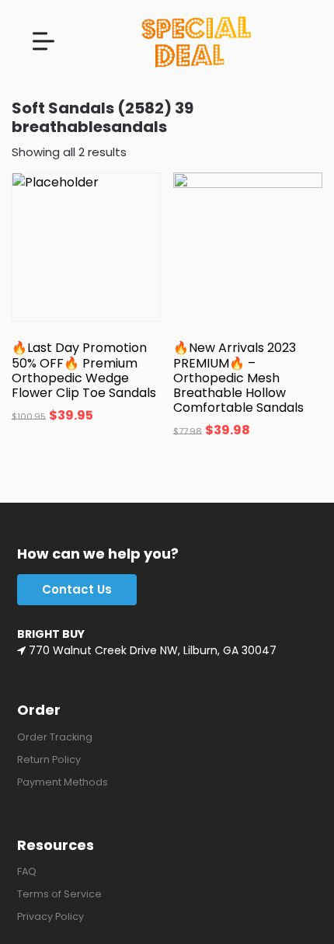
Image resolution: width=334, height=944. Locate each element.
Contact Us (77, 589)
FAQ (27, 871)
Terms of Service (59, 893)
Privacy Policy (50, 916)
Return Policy (49, 759)
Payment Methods (62, 782)
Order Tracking (54, 737)
